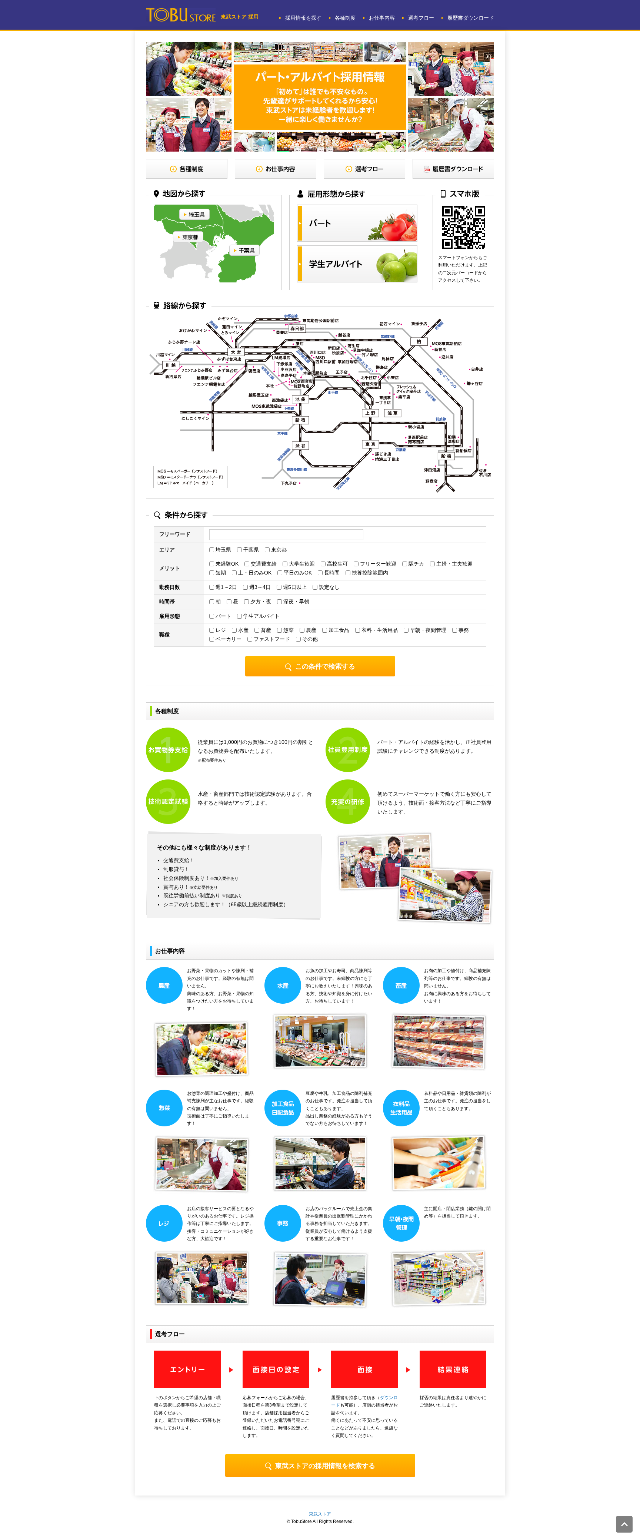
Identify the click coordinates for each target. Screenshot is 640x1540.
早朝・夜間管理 (427, 630)
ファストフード (271, 639)
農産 (310, 630)
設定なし (328, 587)
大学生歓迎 (301, 564)
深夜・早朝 (295, 602)
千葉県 (250, 550)
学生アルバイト (261, 616)
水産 (243, 630)
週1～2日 (225, 587)
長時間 (331, 573)
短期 (220, 573)
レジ (220, 630)
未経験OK (226, 564)
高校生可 (337, 564)
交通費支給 (263, 564)
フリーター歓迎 (377, 564)
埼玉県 (222, 550)
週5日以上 (294, 587)
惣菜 (288, 630)
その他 (309, 639)
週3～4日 (259, 587)
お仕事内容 (382, 18)
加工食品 (338, 630)
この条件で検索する (325, 666)
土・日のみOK (254, 573)
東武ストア (320, 1514)
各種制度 (345, 18)
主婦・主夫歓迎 (454, 564)
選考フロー (421, 18)
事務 (463, 630)
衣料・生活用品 (379, 630)
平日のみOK (297, 573)
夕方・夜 (260, 602)
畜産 (265, 630)
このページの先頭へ (624, 1524)
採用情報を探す (303, 18)
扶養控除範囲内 (369, 573)
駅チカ (415, 564)
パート (222, 616)
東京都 (278, 550)
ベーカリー (227, 639)
